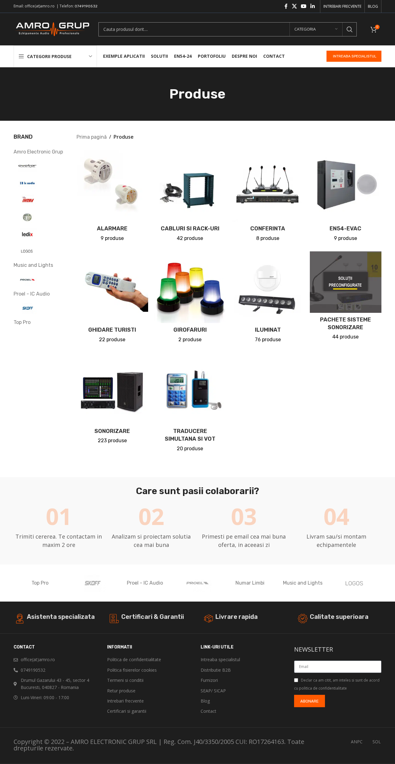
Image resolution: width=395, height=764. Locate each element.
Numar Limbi (249, 583)
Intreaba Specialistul (354, 56)
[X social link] (294, 6)
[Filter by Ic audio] (40, 183)
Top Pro (39, 583)
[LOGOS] (355, 583)
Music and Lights (302, 583)
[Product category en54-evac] (345, 197)
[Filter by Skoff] (40, 308)
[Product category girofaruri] (190, 298)
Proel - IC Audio (145, 583)
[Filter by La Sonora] (40, 217)
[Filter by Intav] (40, 200)
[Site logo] (51, 29)
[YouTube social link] (303, 6)
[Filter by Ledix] (40, 234)
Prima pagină (92, 137)
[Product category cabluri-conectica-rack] (190, 197)
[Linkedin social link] (313, 6)
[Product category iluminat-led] (268, 298)
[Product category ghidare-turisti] (112, 298)
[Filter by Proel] (40, 280)
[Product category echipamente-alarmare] (112, 197)
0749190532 (86, 6)
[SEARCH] (350, 29)
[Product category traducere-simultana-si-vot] (190, 404)
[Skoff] (92, 583)
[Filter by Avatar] (40, 166)
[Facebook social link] (286, 6)
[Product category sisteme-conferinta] (268, 197)
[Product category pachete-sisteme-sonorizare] (345, 297)
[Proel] (197, 583)
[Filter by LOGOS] (40, 251)
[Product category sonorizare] (112, 400)
